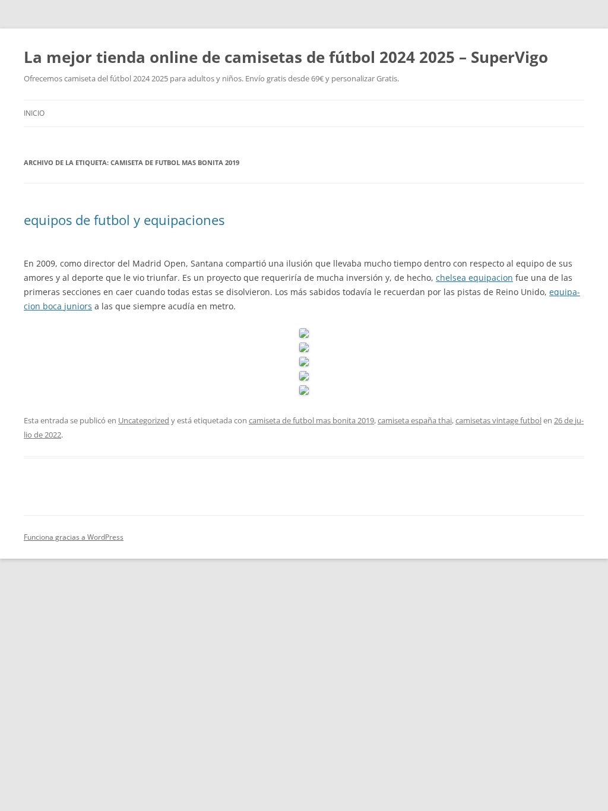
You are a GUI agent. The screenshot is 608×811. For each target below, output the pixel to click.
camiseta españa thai (415, 420)
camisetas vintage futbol (498, 420)
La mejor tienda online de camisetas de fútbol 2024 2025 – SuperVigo (286, 57)
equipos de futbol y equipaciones (124, 220)
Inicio (34, 113)
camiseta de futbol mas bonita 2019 (311, 420)
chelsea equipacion (474, 277)
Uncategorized (143, 420)
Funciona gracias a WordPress (74, 537)
